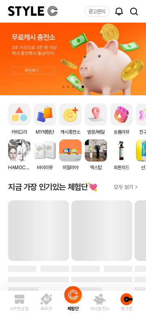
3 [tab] (73, 86)
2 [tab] (68, 86)
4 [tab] (77, 86)
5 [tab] (82, 86)
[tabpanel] (73, 59)
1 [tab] (63, 86)
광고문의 (96, 11)
